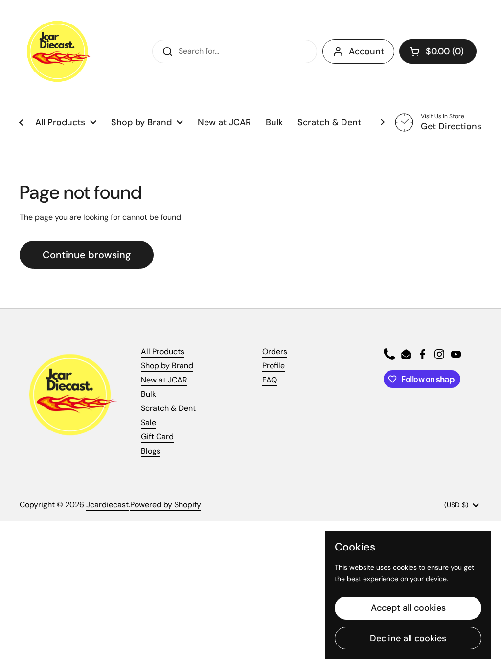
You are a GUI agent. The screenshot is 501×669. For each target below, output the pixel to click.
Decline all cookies (408, 638)
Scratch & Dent (168, 408)
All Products (162, 351)
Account (366, 51)
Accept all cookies (408, 608)
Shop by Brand (167, 365)
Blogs (150, 451)
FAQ (269, 380)
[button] (438, 51)
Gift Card (157, 436)
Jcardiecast (107, 505)
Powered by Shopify (165, 505)
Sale (148, 422)
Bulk (148, 394)
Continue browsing (87, 254)
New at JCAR (164, 380)
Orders (274, 351)
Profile (273, 365)
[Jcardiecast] (56, 51)
